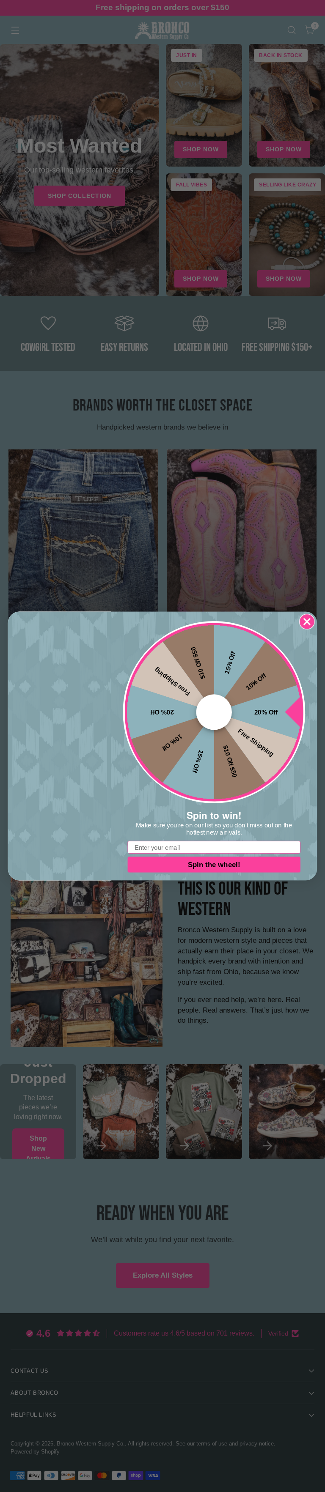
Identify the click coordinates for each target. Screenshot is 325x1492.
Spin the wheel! (214, 865)
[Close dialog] (307, 622)
